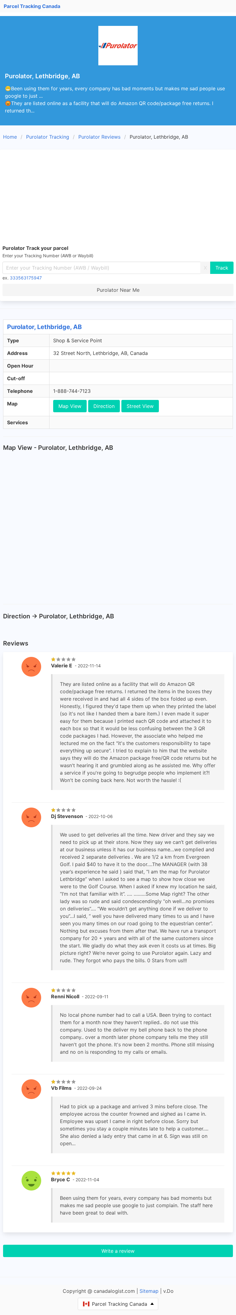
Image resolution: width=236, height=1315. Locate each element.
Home (10, 137)
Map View (69, 406)
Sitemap (149, 1291)
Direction (104, 406)
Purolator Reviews (99, 137)
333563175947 (26, 277)
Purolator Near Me (118, 290)
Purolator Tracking (47, 137)
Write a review (118, 1251)
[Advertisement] (118, 198)
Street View (140, 406)
